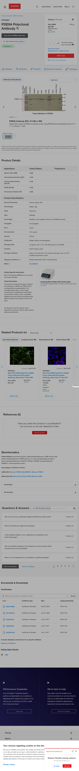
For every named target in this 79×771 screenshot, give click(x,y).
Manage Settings (9, 764)
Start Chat (67, 766)
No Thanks (57, 766)
